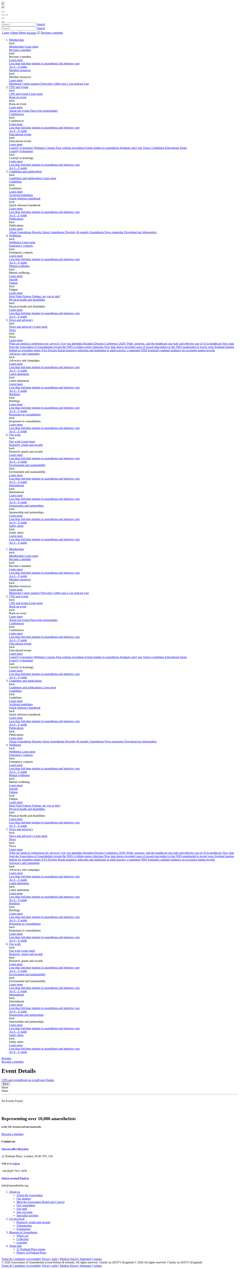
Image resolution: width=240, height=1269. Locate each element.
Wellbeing (15, 235)
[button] (3, 11)
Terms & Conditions (14, 1259)
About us (14, 1191)
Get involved (16, 1218)
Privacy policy (50, 1259)
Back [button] (6, 1083)
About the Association (29, 1195)
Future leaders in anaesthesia (102, 147)
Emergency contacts (21, 245)
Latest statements (19, 374)
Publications (16, 218)
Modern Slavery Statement (75, 1259)
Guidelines (15, 181)
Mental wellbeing (19, 266)
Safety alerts (16, 525)
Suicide (13, 279)
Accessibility (33, 1259)
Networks (46, 83)
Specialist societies (27, 1215)
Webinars (40, 147)
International (16, 485)
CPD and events (18, 87)
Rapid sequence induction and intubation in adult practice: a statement (99, 350)
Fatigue (13, 282)
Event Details (46, 1080)
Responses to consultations (25, 414)
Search (41, 24)
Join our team (24, 1212)
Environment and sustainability (27, 465)
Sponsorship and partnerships (26, 505)
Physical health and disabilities (27, 299)
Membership (16, 39)
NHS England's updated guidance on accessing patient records (178, 350)
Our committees (25, 1205)
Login (5, 32)
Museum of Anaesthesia (23, 1232)
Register (31, 32)
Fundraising (23, 1229)
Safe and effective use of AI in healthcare (198, 343)
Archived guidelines (21, 195)
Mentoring (15, 83)
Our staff (21, 1208)
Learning (21, 1242)
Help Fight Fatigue (20, 296)
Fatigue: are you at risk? (46, 296)
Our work (15, 434)
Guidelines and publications (25, 171)
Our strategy (23, 1198)
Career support (31, 83)
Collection (22, 1239)
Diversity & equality (77, 232)
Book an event (17, 97)
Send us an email (10, 1178)
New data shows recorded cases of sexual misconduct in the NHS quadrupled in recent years (159, 347)
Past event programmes (44, 110)
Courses (51, 147)
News (12, 330)
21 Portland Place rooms (30, 1249)
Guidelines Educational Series (169, 147)
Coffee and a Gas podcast (68, 83)
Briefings (14, 394)
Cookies (97, 1259)
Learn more (16, 60)
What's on (22, 1235)
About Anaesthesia (53, 232)
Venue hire (15, 1245)
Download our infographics (140, 232)
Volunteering (24, 1225)
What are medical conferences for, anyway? (35, 343)
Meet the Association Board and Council (40, 1202)
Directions (23, 1149)
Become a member (20, 50)
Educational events (20, 134)
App (86, 83)
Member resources (20, 70)
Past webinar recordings (70, 147)
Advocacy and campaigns (24, 353)
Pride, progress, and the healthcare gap (150, 343)
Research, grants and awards (26, 444)
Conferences (16, 114)
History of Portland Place (31, 1252)
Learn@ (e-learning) (21, 147)
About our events (19, 110)
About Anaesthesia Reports (25, 232)
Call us (16, 1163)
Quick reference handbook (24, 198)
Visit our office (9, 1149)
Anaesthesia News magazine (106, 232)
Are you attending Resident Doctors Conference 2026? (94, 343)
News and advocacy (21, 320)
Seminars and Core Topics (136, 147)
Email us (24, 1178)
